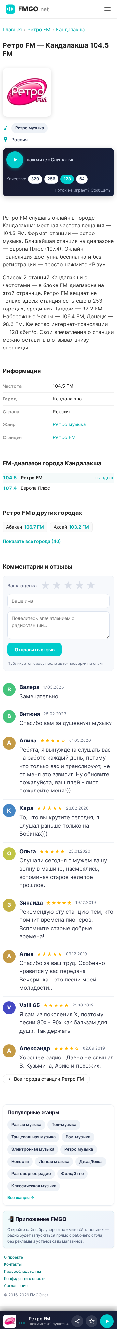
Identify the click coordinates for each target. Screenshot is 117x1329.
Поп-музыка (63, 1124)
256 (51, 178)
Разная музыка (26, 1124)
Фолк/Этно (72, 1173)
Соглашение (16, 1285)
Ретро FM (64, 437)
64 (81, 178)
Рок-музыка (78, 1136)
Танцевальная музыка (33, 1136)
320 (35, 178)
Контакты (13, 1264)
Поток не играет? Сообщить (82, 190)
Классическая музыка (33, 1185)
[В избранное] (92, 1321)
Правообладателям (22, 1271)
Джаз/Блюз (90, 1161)
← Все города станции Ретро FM (46, 1079)
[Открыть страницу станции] (9, 1321)
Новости (20, 1161)
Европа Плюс (35, 488)
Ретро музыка (29, 127)
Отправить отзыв (35, 649)
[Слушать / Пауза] (14, 159)
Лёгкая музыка (54, 1161)
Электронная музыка (32, 1149)
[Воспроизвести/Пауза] (107, 1321)
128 (67, 178)
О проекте (13, 1257)
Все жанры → (20, 1197)
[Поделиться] (77, 1321)
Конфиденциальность (25, 1278)
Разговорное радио (31, 1173)
